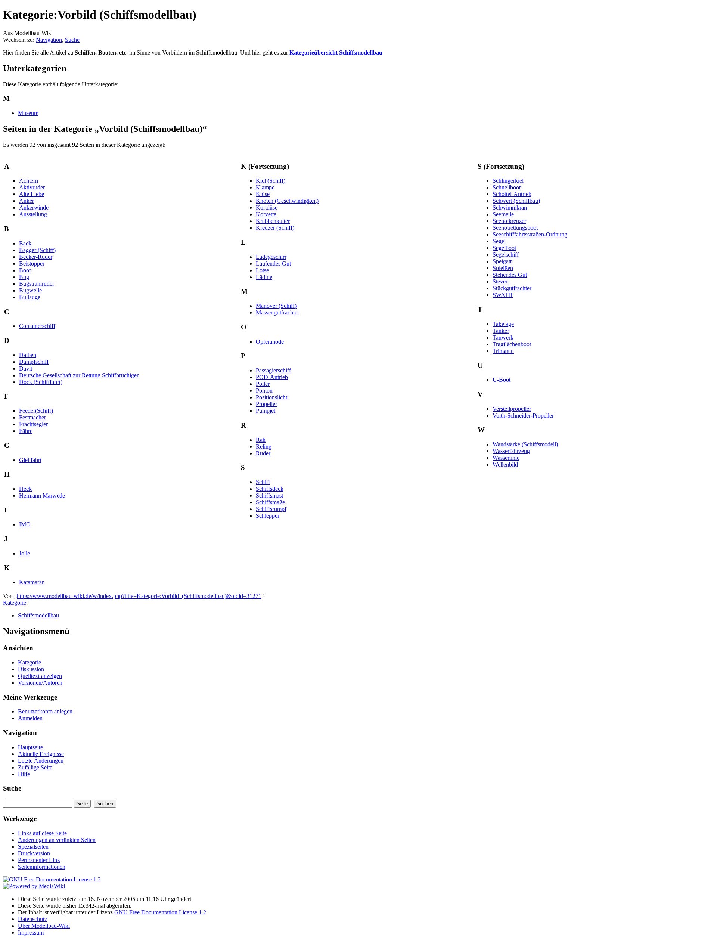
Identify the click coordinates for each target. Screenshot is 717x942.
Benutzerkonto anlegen (45, 711)
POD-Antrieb (272, 377)
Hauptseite (30, 747)
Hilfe (24, 774)
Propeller (266, 404)
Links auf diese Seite (42, 833)
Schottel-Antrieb (512, 194)
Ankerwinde (34, 207)
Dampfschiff (34, 362)
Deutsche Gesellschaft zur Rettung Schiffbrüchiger (79, 375)
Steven (501, 281)
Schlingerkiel (508, 180)
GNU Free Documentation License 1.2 (160, 912)
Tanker (501, 331)
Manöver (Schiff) (276, 306)
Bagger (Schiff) (37, 250)
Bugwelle (30, 290)
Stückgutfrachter (512, 288)
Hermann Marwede (42, 495)
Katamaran (32, 582)
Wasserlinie (506, 458)
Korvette (266, 214)
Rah (261, 440)
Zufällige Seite (35, 767)
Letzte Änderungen (40, 760)
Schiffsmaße (270, 502)
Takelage (503, 324)
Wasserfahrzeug (511, 451)
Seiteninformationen (41, 867)
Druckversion (34, 853)
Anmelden (30, 718)
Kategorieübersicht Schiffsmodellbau (335, 52)
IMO (25, 524)
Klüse (263, 194)
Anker (26, 201)
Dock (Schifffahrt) (40, 382)
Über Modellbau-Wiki (44, 926)
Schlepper (267, 515)
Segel (499, 241)
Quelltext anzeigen (40, 676)
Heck (25, 489)
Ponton (264, 390)
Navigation (49, 40)
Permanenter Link (39, 860)
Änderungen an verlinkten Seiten (57, 840)
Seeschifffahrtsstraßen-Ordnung (530, 234)
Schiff (263, 482)
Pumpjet (265, 411)
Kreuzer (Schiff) (275, 227)
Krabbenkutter (273, 221)
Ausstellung (33, 214)
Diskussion (31, 669)
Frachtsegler (33, 424)
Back (25, 243)
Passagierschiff (273, 370)
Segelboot (504, 248)
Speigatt (502, 261)
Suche (72, 40)
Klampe (265, 187)
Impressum (31, 932)
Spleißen (503, 268)
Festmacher (32, 417)
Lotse (262, 270)
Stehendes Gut (510, 275)
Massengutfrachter (277, 312)
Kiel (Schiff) (270, 180)
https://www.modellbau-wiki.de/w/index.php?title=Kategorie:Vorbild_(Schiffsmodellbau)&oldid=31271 (139, 596)
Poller (263, 384)
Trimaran (503, 351)
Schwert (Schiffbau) (516, 201)
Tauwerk (503, 337)
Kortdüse (266, 207)
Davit (25, 368)
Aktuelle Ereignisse (41, 754)
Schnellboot (507, 187)
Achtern (28, 180)
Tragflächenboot (512, 344)
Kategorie (14, 602)
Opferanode (270, 341)
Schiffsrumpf (271, 509)
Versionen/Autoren (40, 682)
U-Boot (501, 380)
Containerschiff (37, 326)
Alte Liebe (31, 194)
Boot (25, 270)
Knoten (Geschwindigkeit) (287, 201)
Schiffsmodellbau (38, 615)
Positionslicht (271, 397)
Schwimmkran (510, 207)
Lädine (264, 277)
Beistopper (31, 263)
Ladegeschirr (271, 257)
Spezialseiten (33, 846)
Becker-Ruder (35, 257)
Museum (28, 113)
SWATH (503, 295)
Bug (24, 277)
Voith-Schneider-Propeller (523, 415)
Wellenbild (505, 464)
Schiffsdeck (269, 489)
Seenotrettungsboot (515, 227)
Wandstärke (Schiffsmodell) (525, 444)
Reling (263, 446)
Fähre (25, 431)
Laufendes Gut (273, 263)
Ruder (263, 453)
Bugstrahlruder (36, 284)
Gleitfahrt (30, 460)
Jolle (24, 553)
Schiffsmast (269, 495)
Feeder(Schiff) (36, 411)
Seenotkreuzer (509, 221)
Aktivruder (32, 187)
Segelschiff (506, 254)
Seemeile (503, 214)
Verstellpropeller (512, 409)
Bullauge (29, 297)
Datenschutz (32, 919)
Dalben (27, 355)
